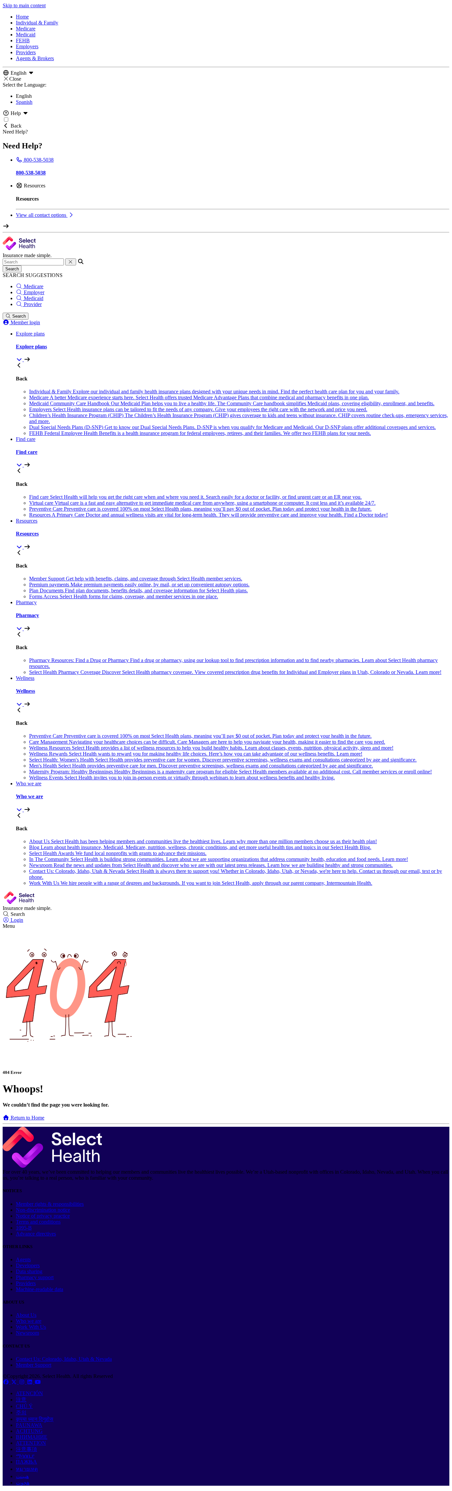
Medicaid (25, 34)
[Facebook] (7, 1382)
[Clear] (70, 261)
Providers (26, 52)
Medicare (25, 28)
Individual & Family (37, 22)
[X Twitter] (15, 1382)
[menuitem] (232, 347)
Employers (27, 46)
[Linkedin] (30, 1382)
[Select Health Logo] (52, 1166)
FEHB (23, 40)
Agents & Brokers (35, 58)
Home (22, 17)
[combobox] (33, 261)
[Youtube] (37, 1382)
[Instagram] (22, 1382)
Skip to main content (24, 5)
